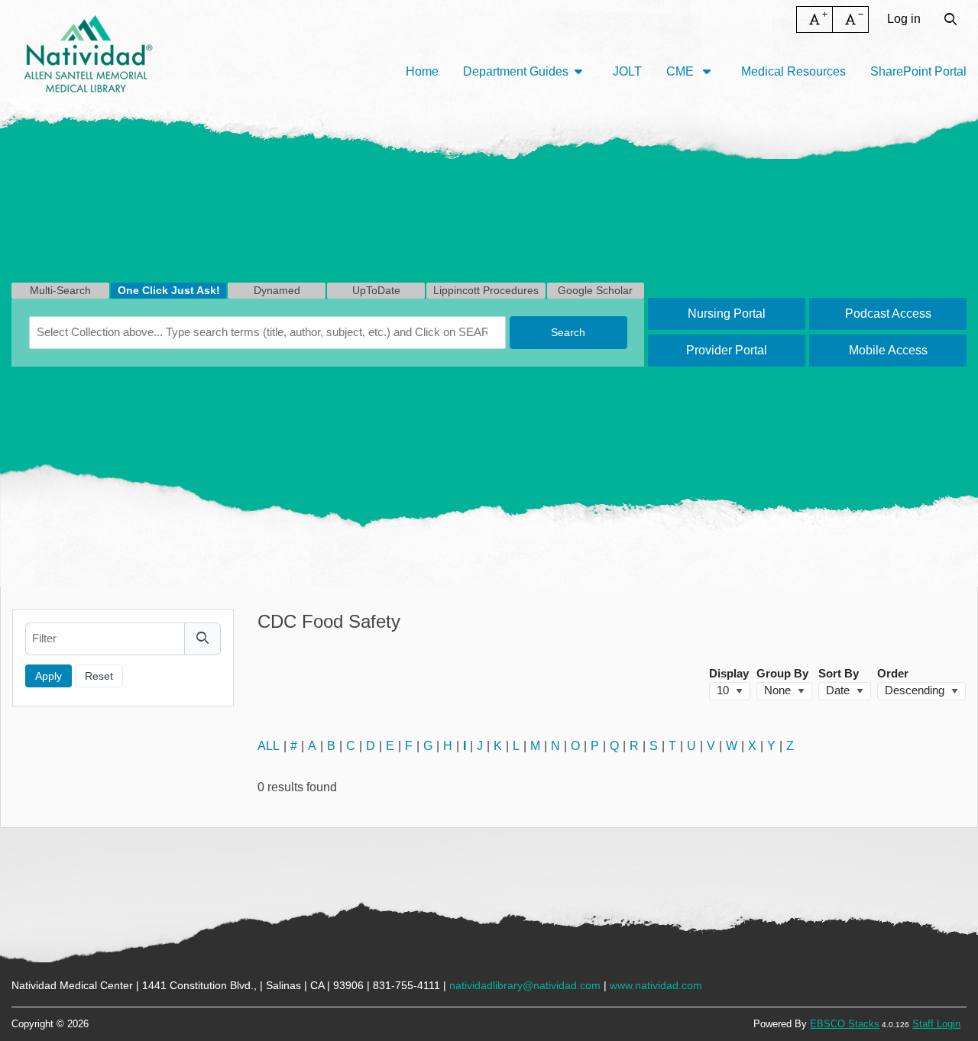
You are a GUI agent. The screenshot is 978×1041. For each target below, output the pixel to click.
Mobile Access (888, 350)
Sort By (838, 674)
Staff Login (936, 1024)
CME (681, 71)
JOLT (627, 71)
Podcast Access (888, 313)
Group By (782, 674)
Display (729, 674)
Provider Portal (726, 350)
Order (892, 674)
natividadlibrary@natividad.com (525, 985)
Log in (904, 18)
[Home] (87, 53)
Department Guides (515, 71)
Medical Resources (793, 71)
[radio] (60, 291)
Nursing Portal (727, 313)
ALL (268, 745)
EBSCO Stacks (844, 1024)
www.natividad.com (656, 985)
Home (422, 71)
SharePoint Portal (918, 71)
